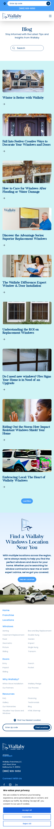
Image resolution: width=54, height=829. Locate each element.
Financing (32, 698)
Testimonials (33, 702)
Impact (31, 643)
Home (6, 610)
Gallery (6, 702)
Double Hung (33, 635)
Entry (5, 663)
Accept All (27, 810)
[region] (27, 807)
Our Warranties (9, 706)
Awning (6, 631)
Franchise (8, 615)
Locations (8, 620)
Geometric (7, 643)
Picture (6, 647)
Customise (27, 817)
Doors (6, 659)
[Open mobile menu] (50, 16)
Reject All (27, 823)
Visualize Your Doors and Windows (13, 712)
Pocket (31, 667)
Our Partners (8, 688)
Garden (31, 639)
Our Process (33, 688)
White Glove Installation (13, 683)
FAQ (4, 698)
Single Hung (33, 647)
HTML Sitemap (34, 710)
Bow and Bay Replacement (39, 631)
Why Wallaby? (11, 679)
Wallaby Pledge (34, 683)
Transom (32, 651)
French (31, 663)
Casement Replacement (13, 635)
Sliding (5, 651)
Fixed (5, 639)
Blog (30, 706)
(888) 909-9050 (27, 8)
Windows (8, 626)
